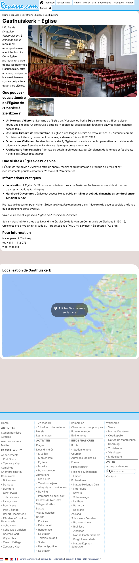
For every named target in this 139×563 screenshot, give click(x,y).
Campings (7, 467)
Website (14, 246)
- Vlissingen (113, 452)
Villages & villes (45, 504)
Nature (40, 508)
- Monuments (44, 457)
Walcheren (112, 422)
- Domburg (113, 443)
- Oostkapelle (114, 435)
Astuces (6, 436)
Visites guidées (45, 512)
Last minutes (44, 435)
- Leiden (76, 476)
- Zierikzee (77, 530)
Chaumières (8, 476)
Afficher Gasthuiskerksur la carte (71, 310)
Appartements (9, 454)
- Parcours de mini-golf (50, 495)
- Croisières (43, 478)
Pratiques (118, 2)
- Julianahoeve (10, 497)
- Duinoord (7, 488)
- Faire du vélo (45, 525)
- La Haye (77, 501)
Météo (43, 8)
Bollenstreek (78, 480)
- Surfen (41, 542)
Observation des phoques (87, 427)
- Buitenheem (9, 480)
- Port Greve (8, 459)
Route (74, 445)
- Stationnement (81, 449)
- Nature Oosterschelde (85, 534)
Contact (111, 476)
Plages (77, 2)
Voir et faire (89, 2)
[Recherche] (50, 8)
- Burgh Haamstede (83, 539)
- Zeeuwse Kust (10, 463)
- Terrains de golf (46, 537)
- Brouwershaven (81, 522)
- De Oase (7, 484)
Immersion (77, 422)
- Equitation (43, 550)
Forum (75, 462)
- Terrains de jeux (46, 483)
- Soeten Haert (10, 533)
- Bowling (42, 491)
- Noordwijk (78, 488)
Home (5, 422)
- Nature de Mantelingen (121, 439)
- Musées (42, 453)
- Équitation (43, 533)
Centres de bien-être (48, 500)
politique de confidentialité (52, 559)
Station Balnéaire (11, 432)
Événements (104, 2)
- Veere (110, 427)
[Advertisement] (69, 257)
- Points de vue (45, 470)
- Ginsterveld (9, 492)
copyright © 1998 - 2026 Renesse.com (83, 559)
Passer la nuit (64, 2)
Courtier (76, 453)
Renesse (49, 2)
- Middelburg (114, 456)
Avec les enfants (11, 441)
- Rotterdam (78, 505)
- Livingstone (9, 501)
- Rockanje (77, 509)
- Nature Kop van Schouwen (81, 545)
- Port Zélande (9, 509)
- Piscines (42, 521)
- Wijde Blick (8, 538)
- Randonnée (44, 529)
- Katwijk (76, 492)
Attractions (43, 474)
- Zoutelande (114, 448)
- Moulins (42, 466)
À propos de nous (117, 466)
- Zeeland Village (11, 542)
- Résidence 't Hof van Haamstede (14, 520)
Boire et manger (80, 431)
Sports (40, 516)
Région (129, 2)
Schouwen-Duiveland (84, 518)
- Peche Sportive (46, 546)
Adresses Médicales (83, 457)
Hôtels (40, 431)
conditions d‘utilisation (29, 559)
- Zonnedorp (44, 422)
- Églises (41, 462)
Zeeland (76, 513)
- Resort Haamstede (13, 513)
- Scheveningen (80, 497)
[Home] (41, 2)
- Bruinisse (77, 526)
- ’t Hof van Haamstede (50, 427)
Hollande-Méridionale (84, 471)
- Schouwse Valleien (13, 529)
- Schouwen (8, 525)
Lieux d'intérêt (44, 449)
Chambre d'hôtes (11, 471)
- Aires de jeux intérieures (51, 487)
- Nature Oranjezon (117, 431)
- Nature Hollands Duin (85, 484)
